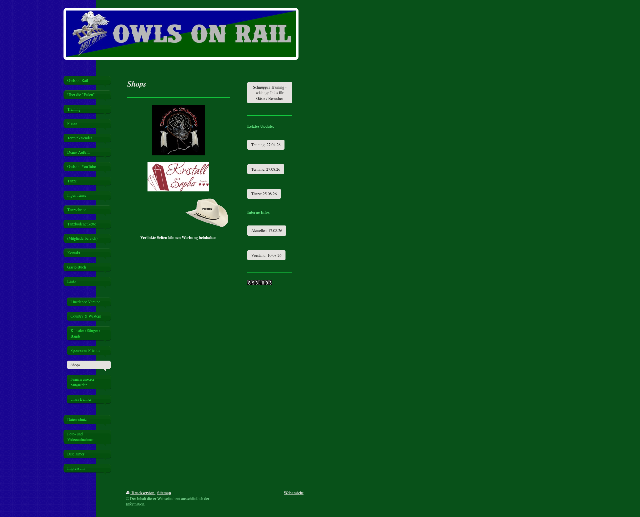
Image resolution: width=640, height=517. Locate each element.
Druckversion (143, 492)
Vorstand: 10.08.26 (266, 255)
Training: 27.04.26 (265, 144)
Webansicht (294, 492)
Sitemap (164, 492)
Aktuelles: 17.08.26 (266, 230)
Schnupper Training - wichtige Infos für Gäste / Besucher (269, 92)
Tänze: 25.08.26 (264, 193)
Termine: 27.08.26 (265, 169)
